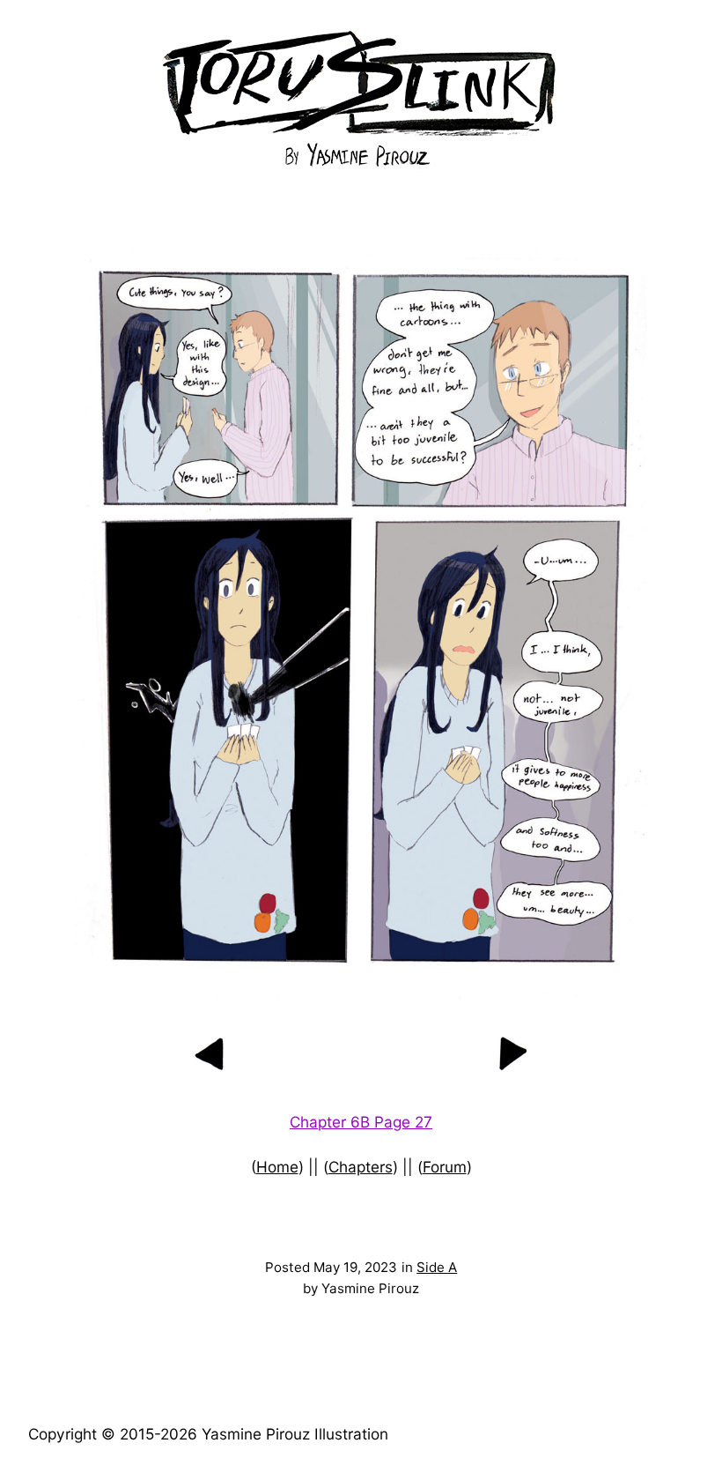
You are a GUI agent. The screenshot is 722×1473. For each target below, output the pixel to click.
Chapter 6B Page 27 (361, 1121)
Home (277, 1166)
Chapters (360, 1166)
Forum (445, 1166)
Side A (436, 1267)
